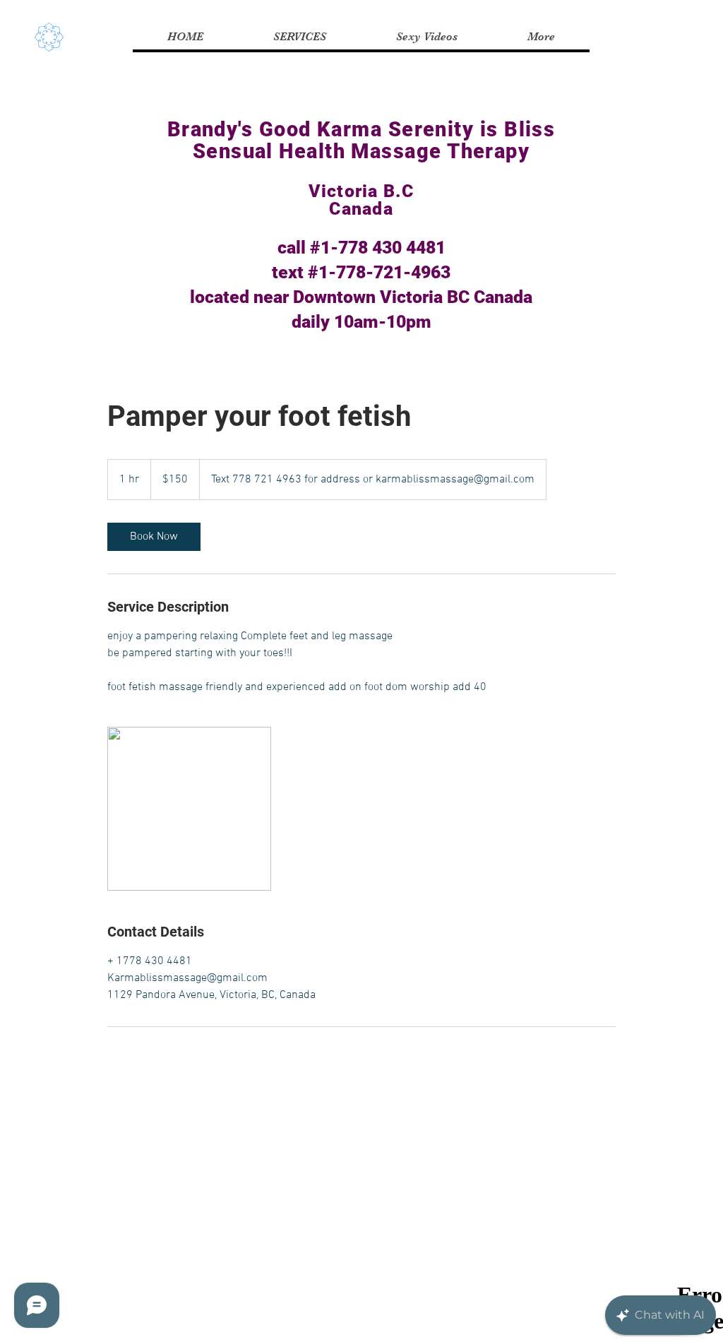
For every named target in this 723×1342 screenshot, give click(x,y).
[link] (154, 537)
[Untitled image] (189, 809)
